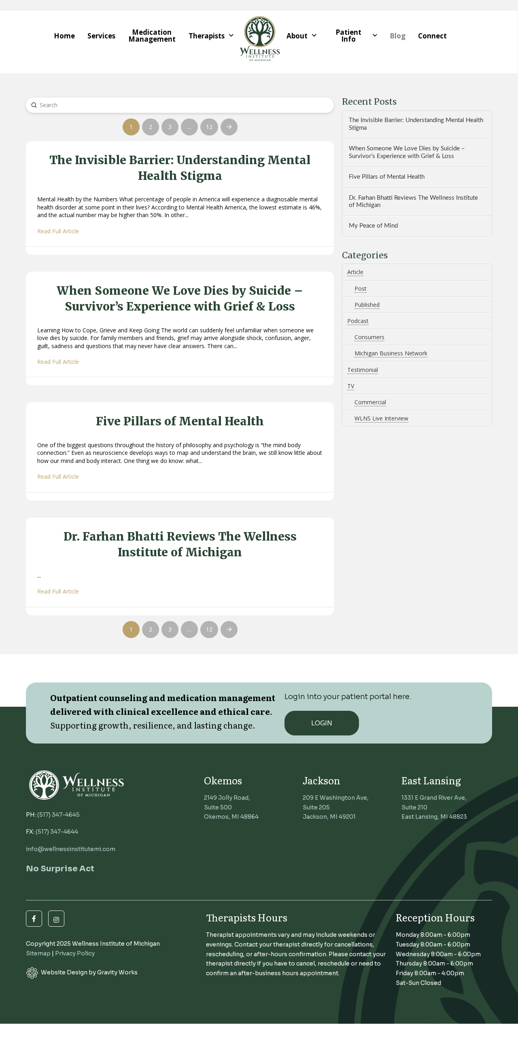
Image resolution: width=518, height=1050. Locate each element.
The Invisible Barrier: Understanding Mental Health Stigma (416, 124)
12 (209, 127)
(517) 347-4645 (58, 814)
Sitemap (38, 953)
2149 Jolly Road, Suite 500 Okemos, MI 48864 (231, 807)
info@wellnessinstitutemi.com (70, 849)
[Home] (260, 36)
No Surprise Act (60, 869)
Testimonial (362, 370)
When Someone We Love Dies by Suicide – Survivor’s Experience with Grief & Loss (407, 152)
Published (367, 304)
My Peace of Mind (373, 226)
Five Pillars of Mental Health (387, 177)
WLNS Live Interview (381, 418)
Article (355, 272)
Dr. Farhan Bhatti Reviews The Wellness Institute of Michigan (413, 202)
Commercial (370, 402)
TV (350, 386)
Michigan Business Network (391, 353)
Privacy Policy (75, 953)
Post (361, 288)
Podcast (358, 321)
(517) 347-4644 (57, 831)
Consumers (369, 337)
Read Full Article (58, 231)
